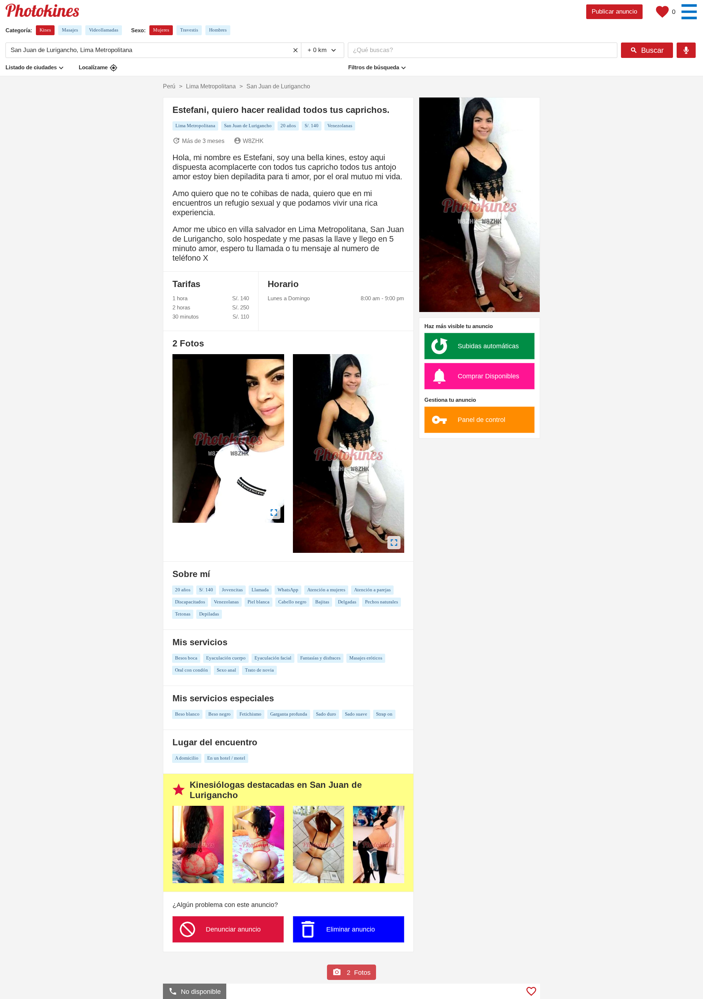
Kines (45, 30)
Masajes (70, 30)
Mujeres (161, 30)
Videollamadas (103, 30)
